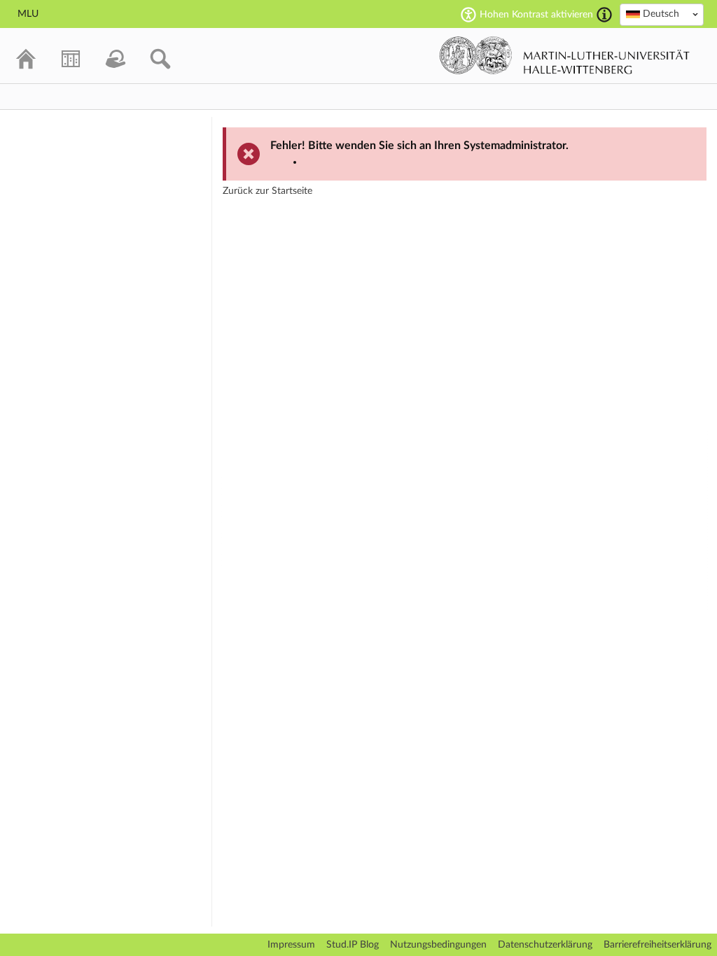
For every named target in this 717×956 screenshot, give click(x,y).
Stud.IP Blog (352, 945)
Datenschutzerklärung (545, 945)
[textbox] (661, 14)
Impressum (291, 945)
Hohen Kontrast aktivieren (536, 15)
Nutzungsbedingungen (438, 945)
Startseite (292, 191)
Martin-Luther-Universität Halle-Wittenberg (564, 55)
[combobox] (662, 14)
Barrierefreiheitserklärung (657, 945)
